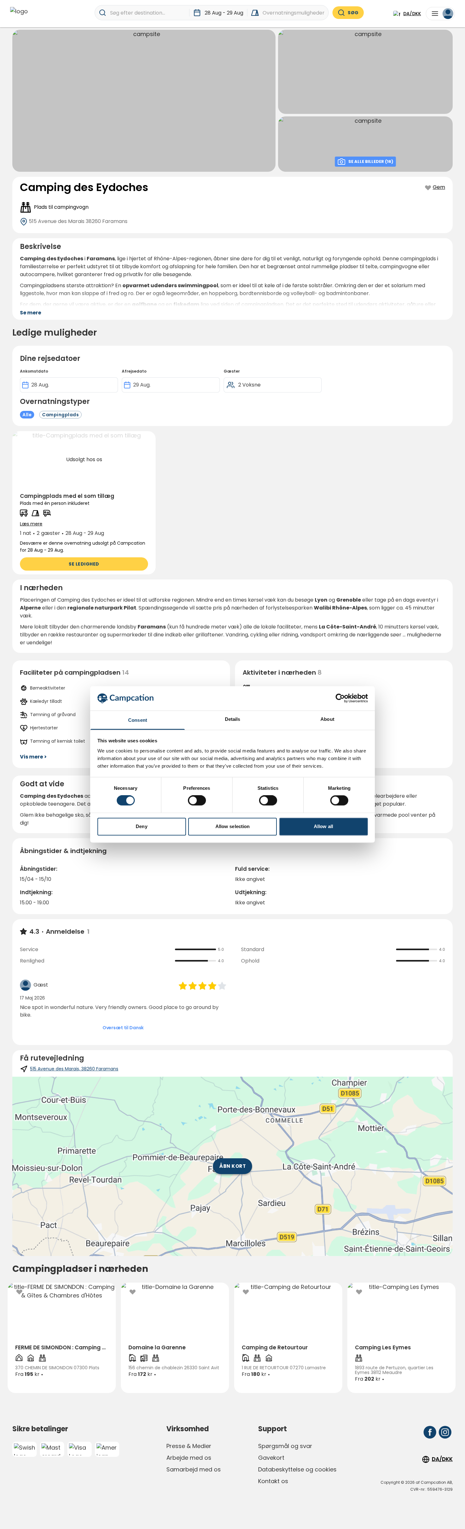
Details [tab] (232, 719)
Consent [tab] (137, 720)
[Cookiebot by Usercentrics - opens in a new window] (340, 698)
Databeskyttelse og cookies (297, 1469)
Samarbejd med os (193, 1469)
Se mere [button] (30, 312)
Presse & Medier (188, 1446)
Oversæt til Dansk (123, 1027)
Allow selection (232, 826)
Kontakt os (273, 1481)
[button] (84, 502)
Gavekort (271, 1458)
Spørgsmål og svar (285, 1446)
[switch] (197, 800)
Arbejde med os (188, 1458)
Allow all (323, 826)
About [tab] (327, 719)
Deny (141, 826)
